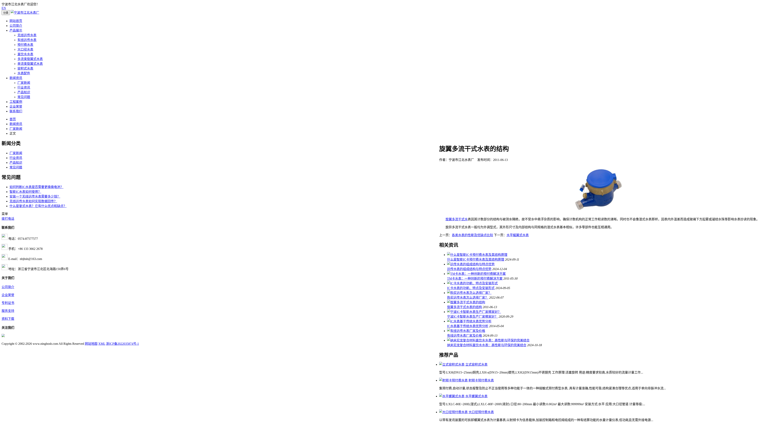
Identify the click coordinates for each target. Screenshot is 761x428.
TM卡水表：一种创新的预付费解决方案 (475, 278)
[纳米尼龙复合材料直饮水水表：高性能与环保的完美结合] (488, 340)
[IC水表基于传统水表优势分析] (469, 321)
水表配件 (23, 73)
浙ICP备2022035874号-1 (122, 343)
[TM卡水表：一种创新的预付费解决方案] (476, 273)
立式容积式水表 (476, 364)
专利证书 (8, 303)
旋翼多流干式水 (457, 219)
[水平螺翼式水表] (452, 396)
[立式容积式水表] (452, 364)
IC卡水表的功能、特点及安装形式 (471, 288)
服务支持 (8, 310)
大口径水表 (25, 49)
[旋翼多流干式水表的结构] (466, 302)
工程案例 (16, 101)
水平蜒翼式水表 (518, 235)
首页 (13, 119)
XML (101, 343)
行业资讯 (23, 87)
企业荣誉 (16, 106)
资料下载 (8, 318)
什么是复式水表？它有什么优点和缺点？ (38, 206)
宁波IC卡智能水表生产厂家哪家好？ (472, 316)
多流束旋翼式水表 (30, 59)
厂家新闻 (23, 82)
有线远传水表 (26, 40)
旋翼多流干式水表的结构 (464, 307)
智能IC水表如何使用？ (25, 191)
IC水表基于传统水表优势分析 (467, 326)
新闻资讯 (16, 78)
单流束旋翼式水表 (30, 63)
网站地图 (91, 343)
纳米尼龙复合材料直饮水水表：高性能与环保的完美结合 (486, 345)
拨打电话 (8, 218)
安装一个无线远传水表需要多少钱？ (35, 196)
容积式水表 (25, 68)
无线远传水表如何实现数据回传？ (33, 201)
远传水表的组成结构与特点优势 (469, 269)
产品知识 (23, 92)
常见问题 (23, 97)
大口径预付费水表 (481, 412)
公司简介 (16, 25)
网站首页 (16, 21)
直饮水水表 (25, 54)
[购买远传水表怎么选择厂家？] (469, 292)
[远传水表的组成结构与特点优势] (471, 264)
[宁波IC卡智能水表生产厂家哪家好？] (474, 311)
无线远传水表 (26, 35)
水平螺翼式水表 (476, 396)
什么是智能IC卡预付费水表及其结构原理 (475, 259)
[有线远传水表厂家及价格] (466, 330)
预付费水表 (25, 44)
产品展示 (16, 30)
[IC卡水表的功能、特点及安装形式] (472, 283)
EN (4, 8)
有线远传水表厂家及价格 (464, 335)
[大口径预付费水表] (453, 412)
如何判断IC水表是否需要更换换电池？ (36, 187)
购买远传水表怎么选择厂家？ (467, 297)
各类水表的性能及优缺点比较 (472, 235)
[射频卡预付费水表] (453, 380)
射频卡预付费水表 (481, 380)
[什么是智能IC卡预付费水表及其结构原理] (477, 254)
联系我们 (16, 111)
